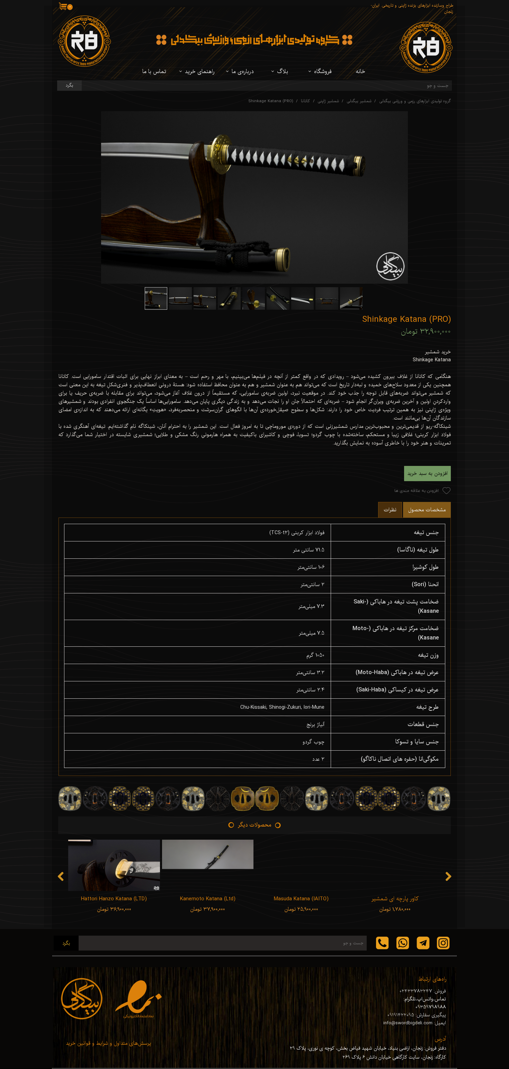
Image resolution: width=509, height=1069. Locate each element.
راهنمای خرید (200, 71)
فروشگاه (323, 71)
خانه (360, 71)
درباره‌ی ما (242, 71)
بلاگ (282, 71)
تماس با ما (154, 71)
